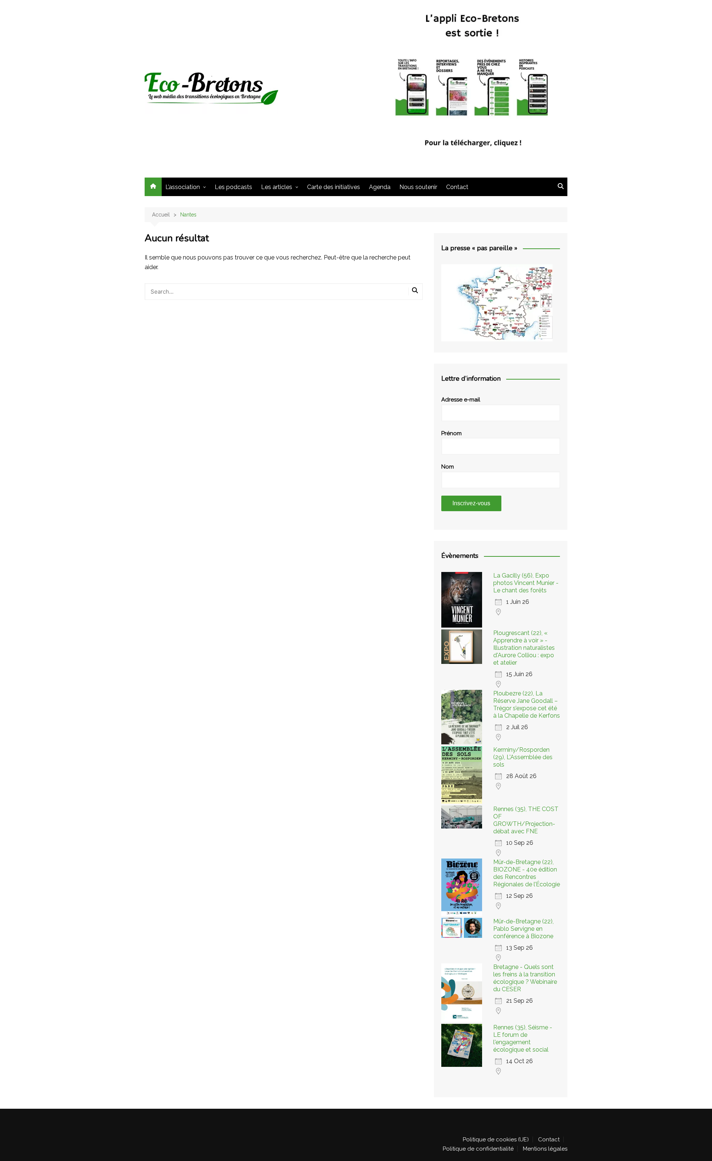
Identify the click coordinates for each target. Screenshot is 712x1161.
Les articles (276, 187)
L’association (182, 187)
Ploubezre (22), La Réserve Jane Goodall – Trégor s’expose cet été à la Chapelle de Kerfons (526, 704)
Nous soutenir (418, 187)
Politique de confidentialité (478, 1149)
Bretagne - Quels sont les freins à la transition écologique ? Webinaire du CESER (525, 978)
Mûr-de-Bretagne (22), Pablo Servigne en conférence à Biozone (523, 929)
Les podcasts (233, 187)
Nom (447, 466)
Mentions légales (545, 1149)
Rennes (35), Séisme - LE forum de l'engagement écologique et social (522, 1038)
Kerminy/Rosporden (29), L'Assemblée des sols (523, 757)
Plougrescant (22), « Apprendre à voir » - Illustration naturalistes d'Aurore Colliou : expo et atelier (524, 647)
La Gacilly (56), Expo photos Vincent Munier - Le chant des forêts (525, 583)
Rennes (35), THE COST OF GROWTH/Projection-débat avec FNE (525, 820)
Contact (457, 187)
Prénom (451, 433)
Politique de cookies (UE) (496, 1139)
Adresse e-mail (460, 399)
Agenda (379, 187)
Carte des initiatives (333, 187)
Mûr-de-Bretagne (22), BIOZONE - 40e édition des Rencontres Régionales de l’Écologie (526, 873)
